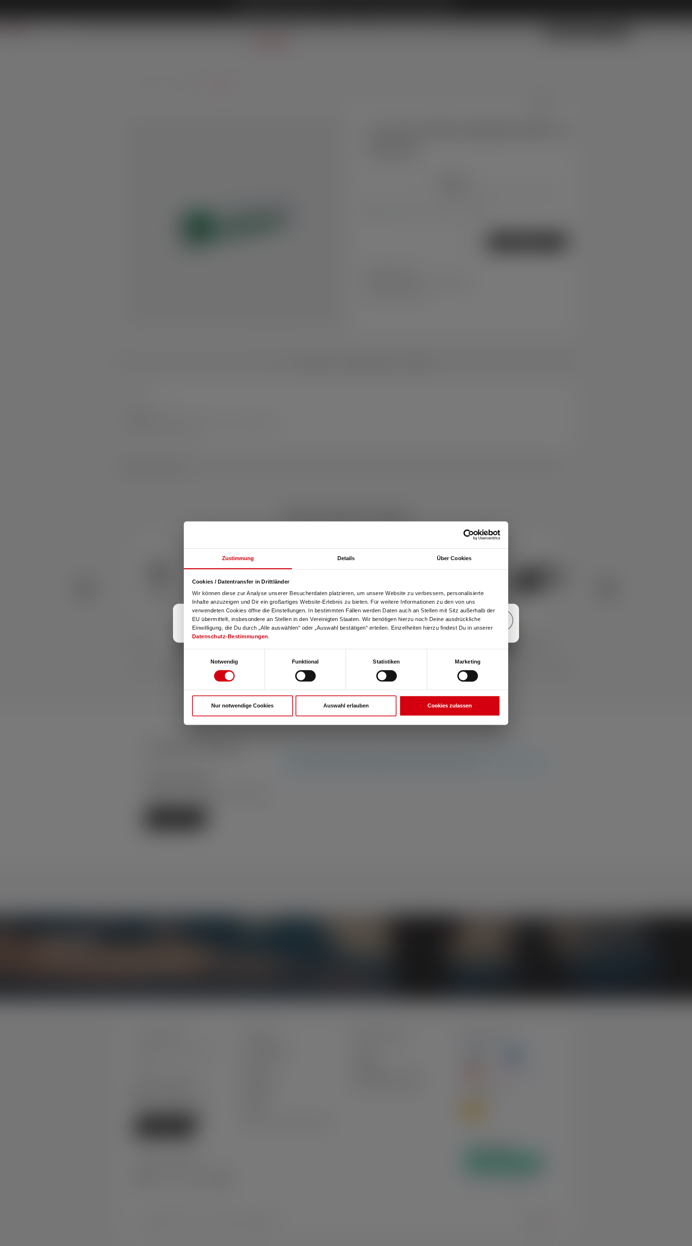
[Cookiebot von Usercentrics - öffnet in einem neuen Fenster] (468, 534)
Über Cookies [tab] (454, 558)
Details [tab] (346, 558)
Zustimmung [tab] (238, 558)
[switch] (305, 676)
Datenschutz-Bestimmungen (230, 636)
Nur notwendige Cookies (242, 706)
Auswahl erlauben (346, 706)
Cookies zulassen (449, 706)
